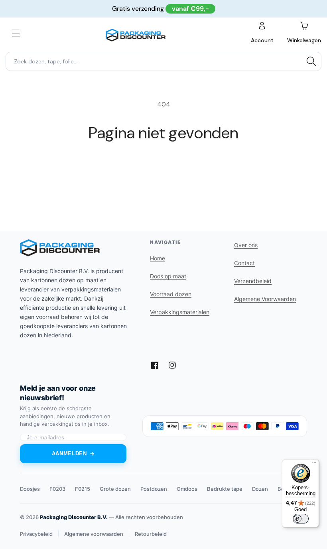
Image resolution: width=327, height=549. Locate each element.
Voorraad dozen (170, 294)
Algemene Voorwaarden (265, 298)
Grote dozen (115, 489)
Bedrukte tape (224, 489)
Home (157, 258)
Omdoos (187, 489)
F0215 (82, 489)
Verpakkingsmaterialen (179, 312)
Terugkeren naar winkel (163, 168)
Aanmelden (69, 454)
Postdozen (153, 489)
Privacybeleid (36, 534)
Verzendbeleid (253, 280)
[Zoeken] (311, 61)
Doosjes (30, 489)
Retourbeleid (151, 534)
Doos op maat (168, 276)
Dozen (260, 489)
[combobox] (163, 61)
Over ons (246, 245)
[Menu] (314, 464)
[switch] (301, 518)
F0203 (57, 489)
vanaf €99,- (190, 8)
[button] (16, 33)
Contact (244, 263)
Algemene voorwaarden (93, 534)
